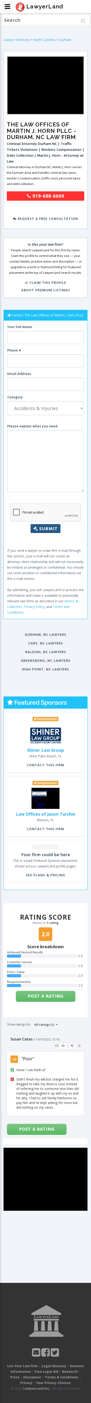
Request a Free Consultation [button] (47, 218)
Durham (65, 39)
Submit (48, 528)
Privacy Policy (34, 606)
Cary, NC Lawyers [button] (45, 643)
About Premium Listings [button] (45, 290)
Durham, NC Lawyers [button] (45, 634)
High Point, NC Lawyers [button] (45, 669)
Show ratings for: (19, 1024)
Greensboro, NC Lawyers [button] (45, 660)
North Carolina (44, 39)
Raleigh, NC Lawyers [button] (45, 652)
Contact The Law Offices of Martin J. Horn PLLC (47, 315)
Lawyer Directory (16, 39)
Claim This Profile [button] (47, 282)
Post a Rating (45, 996)
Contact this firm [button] (45, 765)
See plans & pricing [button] (45, 875)
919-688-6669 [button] (47, 196)
